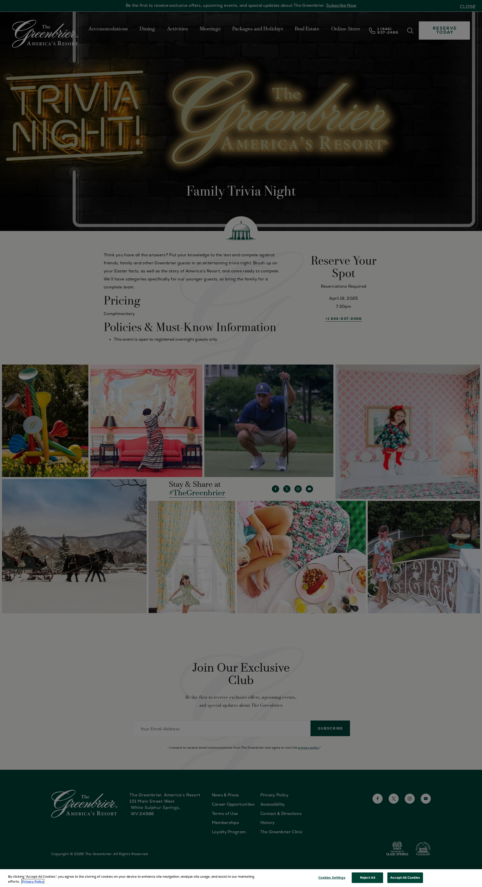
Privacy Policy (33, 881)
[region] (241, 878)
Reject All (367, 877)
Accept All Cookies (405, 877)
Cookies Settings (331, 877)
